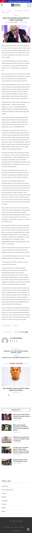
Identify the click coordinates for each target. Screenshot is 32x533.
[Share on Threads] (23, 332)
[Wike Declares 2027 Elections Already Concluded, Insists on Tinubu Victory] (6, 417)
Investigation (5, 500)
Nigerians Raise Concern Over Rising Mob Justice (20, 460)
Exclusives (4, 504)
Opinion (9, 10)
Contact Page (5, 486)
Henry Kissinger (7, 325)
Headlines (4, 497)
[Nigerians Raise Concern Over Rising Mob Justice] (6, 462)
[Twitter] (14, 521)
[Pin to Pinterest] (21, 332)
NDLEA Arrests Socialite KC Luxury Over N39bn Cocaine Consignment (21, 438)
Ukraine (16, 325)
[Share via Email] (26, 332)
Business (4, 511)
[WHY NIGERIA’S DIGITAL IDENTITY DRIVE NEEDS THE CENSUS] (16, 376)
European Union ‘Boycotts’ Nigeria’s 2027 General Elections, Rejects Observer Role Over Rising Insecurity (21, 450)
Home (3, 10)
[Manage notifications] (28, 529)
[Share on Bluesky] (25, 332)
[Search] (29, 5)
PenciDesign (27, 527)
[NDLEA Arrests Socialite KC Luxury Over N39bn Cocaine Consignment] (6, 439)
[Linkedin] (21, 521)
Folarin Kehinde (14, 22)
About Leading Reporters (7, 489)
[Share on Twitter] (19, 332)
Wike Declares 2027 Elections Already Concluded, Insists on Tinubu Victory (21, 416)
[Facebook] (11, 521)
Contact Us (4, 493)
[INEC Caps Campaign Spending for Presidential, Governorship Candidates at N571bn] (6, 427)
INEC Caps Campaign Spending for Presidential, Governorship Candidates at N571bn (21, 427)
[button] (6, 1)
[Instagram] (17, 521)
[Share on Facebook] (18, 332)
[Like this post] (16, 332)
